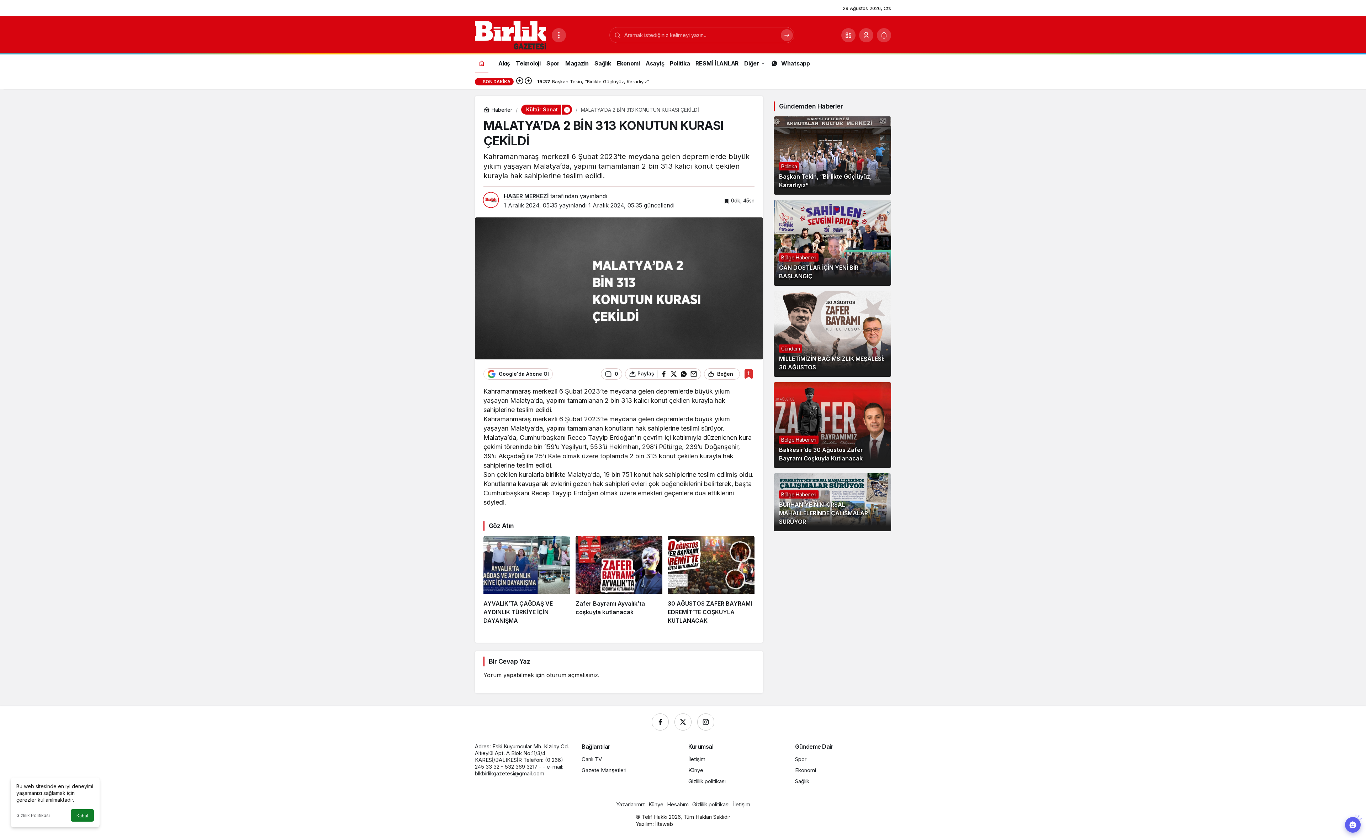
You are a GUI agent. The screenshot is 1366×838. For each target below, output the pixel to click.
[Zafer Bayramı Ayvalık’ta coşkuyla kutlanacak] (619, 580)
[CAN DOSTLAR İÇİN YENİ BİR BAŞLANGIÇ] (832, 243)
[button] (848, 35)
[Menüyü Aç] (559, 35)
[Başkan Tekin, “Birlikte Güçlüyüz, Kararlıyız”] (832, 155)
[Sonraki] (528, 81)
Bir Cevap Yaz (509, 661)
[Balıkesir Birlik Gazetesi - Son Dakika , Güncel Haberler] (510, 34)
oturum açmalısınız (572, 675)
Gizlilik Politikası (33, 815)
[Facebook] (660, 722)
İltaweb (664, 824)
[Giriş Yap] (866, 35)
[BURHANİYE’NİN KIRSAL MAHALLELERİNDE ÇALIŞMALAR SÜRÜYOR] (832, 502)
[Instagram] (705, 722)
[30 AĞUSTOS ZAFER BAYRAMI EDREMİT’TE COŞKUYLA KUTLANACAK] (711, 580)
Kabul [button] (82, 815)
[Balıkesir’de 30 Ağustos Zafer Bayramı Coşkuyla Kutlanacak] (832, 425)
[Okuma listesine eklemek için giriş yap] (749, 374)
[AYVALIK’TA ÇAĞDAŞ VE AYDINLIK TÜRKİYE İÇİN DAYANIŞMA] (526, 580)
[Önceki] (519, 81)
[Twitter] (683, 722)
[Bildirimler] (884, 35)
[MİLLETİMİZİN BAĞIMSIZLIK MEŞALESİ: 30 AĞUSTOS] (832, 334)
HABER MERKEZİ (526, 196)
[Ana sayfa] (481, 63)
